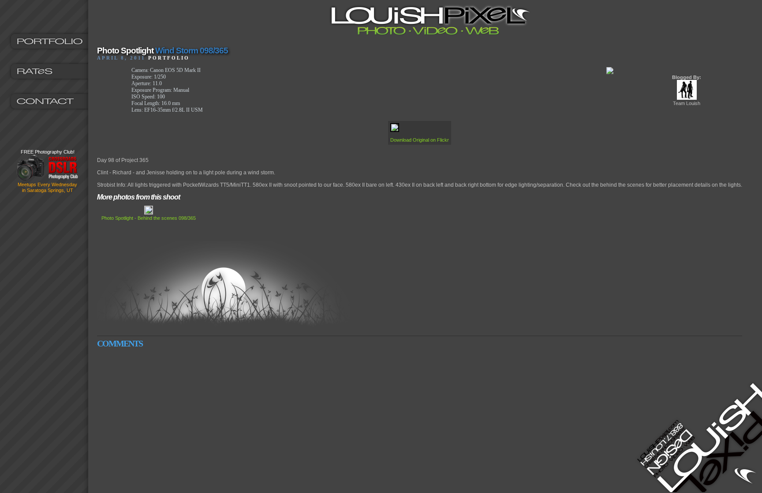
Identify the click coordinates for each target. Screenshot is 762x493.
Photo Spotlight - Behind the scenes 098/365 (148, 218)
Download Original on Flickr (419, 140)
